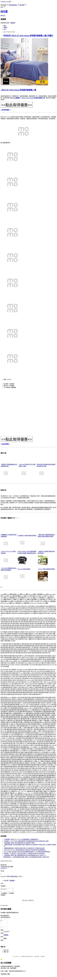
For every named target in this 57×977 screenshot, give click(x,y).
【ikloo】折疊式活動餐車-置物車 (46, 569)
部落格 (5, 27)
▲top (2, 883)
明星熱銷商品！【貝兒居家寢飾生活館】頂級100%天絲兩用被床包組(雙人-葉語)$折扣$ (26, 857)
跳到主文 (3, 15)
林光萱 (4, 11)
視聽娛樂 (12, 22)
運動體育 (12, 880)
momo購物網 (16, 98)
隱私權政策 (36, 956)
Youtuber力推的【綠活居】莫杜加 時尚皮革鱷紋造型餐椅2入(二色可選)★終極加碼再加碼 (27, 851)
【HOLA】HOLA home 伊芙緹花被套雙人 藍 (18, 90)
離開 (9, 974)
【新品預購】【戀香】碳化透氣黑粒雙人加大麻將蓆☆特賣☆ (19, 843)
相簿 (5, 25)
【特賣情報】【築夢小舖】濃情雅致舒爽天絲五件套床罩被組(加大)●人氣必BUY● (25, 855)
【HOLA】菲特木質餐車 (23, 569)
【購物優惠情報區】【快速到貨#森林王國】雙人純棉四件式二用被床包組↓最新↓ (24, 848)
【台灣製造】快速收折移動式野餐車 (26, 535)
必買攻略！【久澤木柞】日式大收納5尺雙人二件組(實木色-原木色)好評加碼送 (24, 853)
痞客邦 (12, 876)
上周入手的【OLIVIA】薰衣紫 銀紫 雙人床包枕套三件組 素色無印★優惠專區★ (24, 850)
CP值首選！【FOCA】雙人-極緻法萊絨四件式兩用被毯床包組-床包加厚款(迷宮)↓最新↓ (26, 841)
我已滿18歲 (3, 974)
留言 (16, 876)
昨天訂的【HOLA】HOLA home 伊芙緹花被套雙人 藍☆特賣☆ (28, 36)
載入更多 (3, 886)
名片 (5, 29)
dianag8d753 (4, 868)
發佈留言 (3, 895)
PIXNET (17, 956)
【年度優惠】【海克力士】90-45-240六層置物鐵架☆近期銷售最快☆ (21, 839)
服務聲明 (43, 956)
